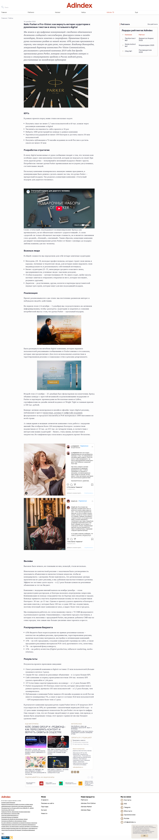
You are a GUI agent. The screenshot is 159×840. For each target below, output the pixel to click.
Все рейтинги (153, 24)
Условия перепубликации (8, 802)
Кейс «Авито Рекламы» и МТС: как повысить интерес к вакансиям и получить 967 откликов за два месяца (58, 752)
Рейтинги (84, 800)
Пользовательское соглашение (9, 817)
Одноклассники (129, 815)
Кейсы (11, 18)
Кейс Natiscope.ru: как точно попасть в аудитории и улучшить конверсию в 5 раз (82, 733)
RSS (125, 804)
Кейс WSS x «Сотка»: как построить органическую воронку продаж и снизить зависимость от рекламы (35, 752)
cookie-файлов (145, 830)
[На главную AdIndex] (79, 5)
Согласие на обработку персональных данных (13, 821)
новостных (48, 412)
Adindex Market (86, 807)
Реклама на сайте (47, 803)
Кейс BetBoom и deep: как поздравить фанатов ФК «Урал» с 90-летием (81, 728)
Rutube (126, 818)
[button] (92, 777)
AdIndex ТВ (110, 12)
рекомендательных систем (140, 832)
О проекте (44, 800)
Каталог (44, 810)
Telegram (127, 807)
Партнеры (44, 807)
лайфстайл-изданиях (73, 412)
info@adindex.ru (130, 822)
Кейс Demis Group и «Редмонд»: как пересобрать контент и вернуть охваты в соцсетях (45, 730)
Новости (44, 813)
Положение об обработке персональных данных (14, 819)
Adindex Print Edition (88, 803)
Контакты (127, 800)
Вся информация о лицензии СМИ (10, 813)
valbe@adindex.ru (78, 767)
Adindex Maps (86, 810)
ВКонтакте (128, 811)
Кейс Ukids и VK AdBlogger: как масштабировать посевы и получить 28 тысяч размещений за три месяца (35, 772)
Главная (4, 18)
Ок (144, 836)
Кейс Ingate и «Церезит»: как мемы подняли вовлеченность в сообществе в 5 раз (58, 771)
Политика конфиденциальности (9, 815)
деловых (58, 412)
